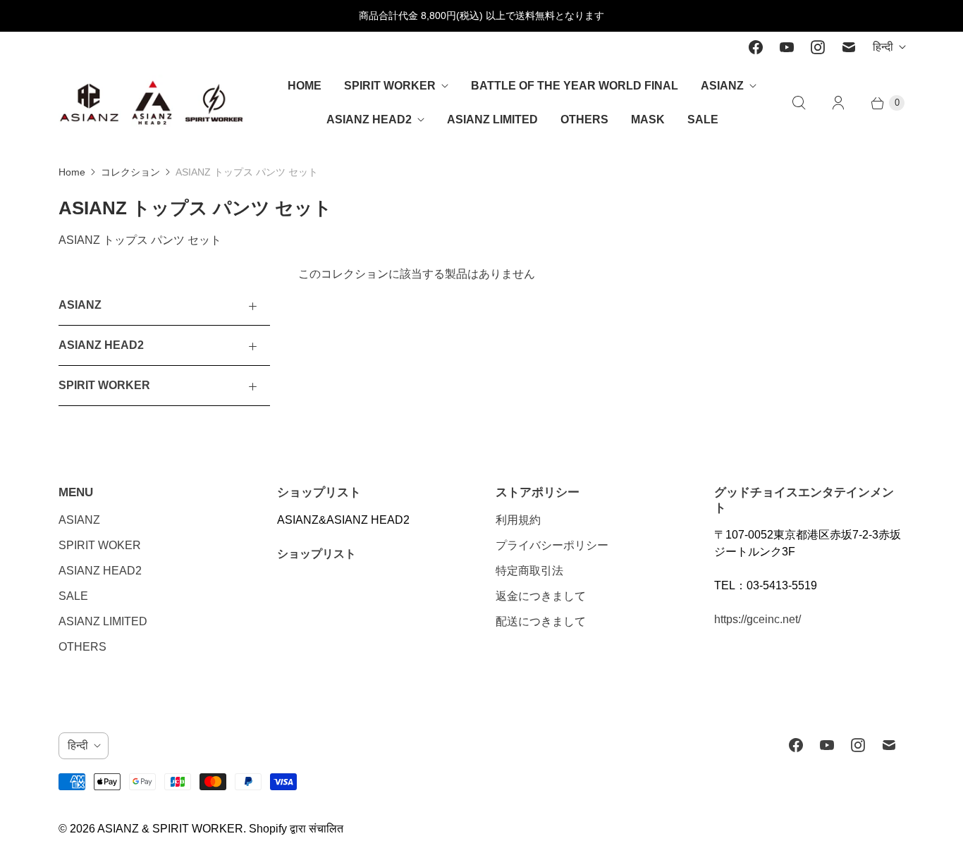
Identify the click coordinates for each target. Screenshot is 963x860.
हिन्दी (883, 47)
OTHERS (584, 119)
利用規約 (518, 520)
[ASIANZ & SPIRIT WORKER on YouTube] (786, 47)
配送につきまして (541, 621)
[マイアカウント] (838, 103)
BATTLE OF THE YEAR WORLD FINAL (574, 86)
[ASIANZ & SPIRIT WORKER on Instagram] (817, 47)
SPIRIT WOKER (100, 545)
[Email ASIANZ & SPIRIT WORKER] (848, 47)
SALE (702, 119)
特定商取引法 (529, 571)
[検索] (798, 103)
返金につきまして (541, 596)
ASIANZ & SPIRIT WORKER (170, 829)
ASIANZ (722, 86)
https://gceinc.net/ (757, 619)
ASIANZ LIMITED (492, 119)
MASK (648, 119)
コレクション (130, 172)
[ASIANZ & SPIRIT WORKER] (152, 102)
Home (72, 172)
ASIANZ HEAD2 (369, 119)
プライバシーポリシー (552, 545)
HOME (304, 86)
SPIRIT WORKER (390, 86)
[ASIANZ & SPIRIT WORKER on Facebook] (755, 47)
